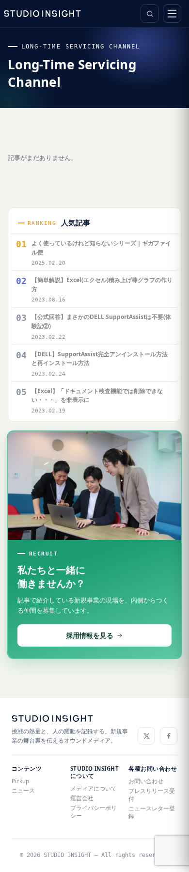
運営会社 (82, 798)
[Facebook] (168, 736)
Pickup (20, 781)
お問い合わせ (145, 781)
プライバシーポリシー (93, 811)
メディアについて (93, 788)
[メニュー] (172, 13)
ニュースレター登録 (151, 812)
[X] (146, 736)
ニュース (23, 790)
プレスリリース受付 (151, 794)
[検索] (150, 13)
